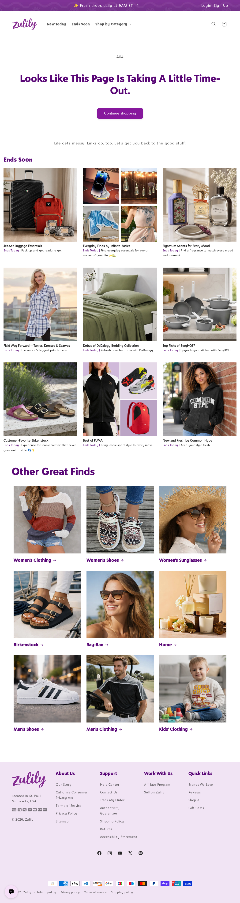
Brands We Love (200, 784)
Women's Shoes (102, 560)
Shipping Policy (112, 821)
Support (108, 773)
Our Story (63, 784)
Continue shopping (120, 113)
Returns (106, 829)
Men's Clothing (101, 729)
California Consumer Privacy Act (71, 795)
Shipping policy (122, 892)
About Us (65, 773)
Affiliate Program (157, 784)
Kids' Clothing (173, 729)
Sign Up (221, 5)
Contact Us (108, 792)
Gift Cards (196, 808)
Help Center (110, 784)
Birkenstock (26, 644)
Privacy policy (70, 892)
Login (206, 5)
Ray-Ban (94, 644)
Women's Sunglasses (180, 560)
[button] (113, 24)
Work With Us (158, 773)
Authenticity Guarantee (110, 810)
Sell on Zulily (154, 792)
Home (165, 644)
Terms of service (95, 892)
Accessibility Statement (118, 837)
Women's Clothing (32, 560)
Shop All (194, 800)
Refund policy (46, 892)
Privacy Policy (66, 813)
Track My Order (112, 800)
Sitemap (62, 821)
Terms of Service (69, 805)
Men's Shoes (26, 729)
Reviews (194, 792)
